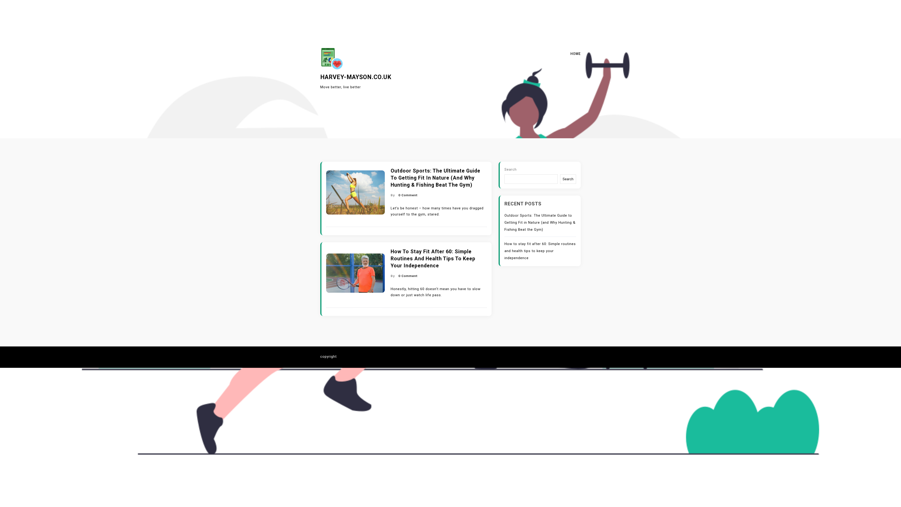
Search (510, 169)
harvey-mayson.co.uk (355, 77)
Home (575, 54)
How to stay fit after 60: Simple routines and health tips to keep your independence (433, 259)
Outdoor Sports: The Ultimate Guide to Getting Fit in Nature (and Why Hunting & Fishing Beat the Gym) (435, 178)
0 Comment (407, 195)
